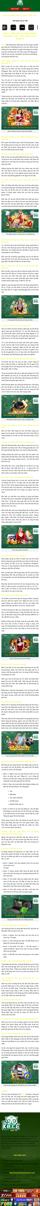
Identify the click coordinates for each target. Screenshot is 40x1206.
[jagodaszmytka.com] (20, 3)
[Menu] (2, 3)
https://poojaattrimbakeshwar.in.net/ (22, 1173)
